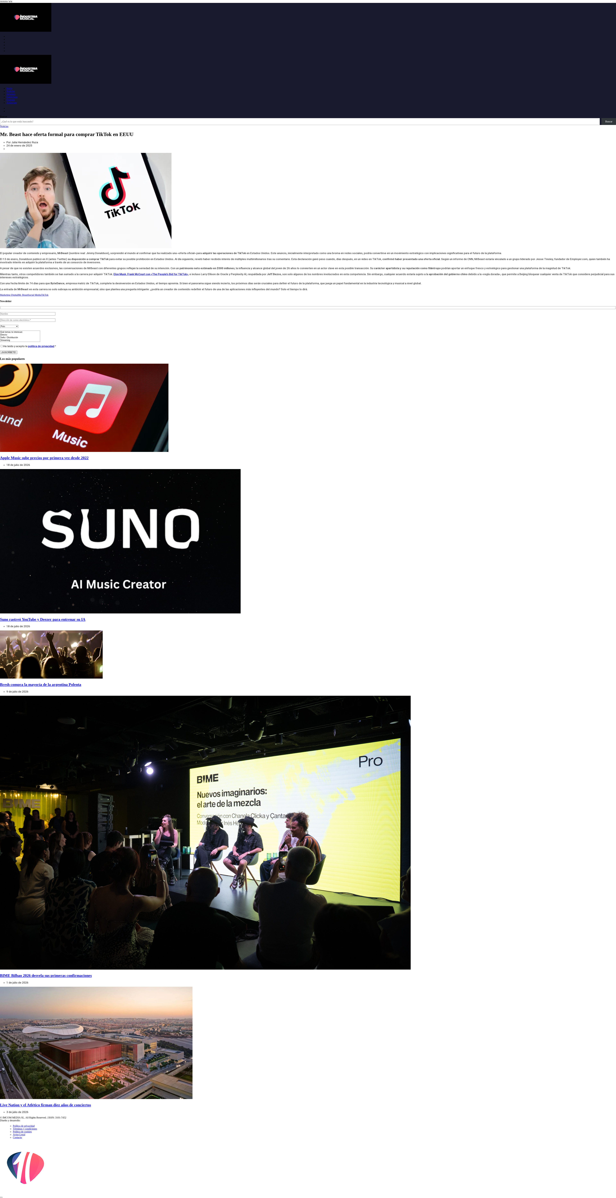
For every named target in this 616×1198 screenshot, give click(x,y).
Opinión (10, 99)
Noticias (10, 91)
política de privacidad (41, 346)
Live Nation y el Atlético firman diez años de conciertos (45, 1105)
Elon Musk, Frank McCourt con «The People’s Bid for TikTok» (151, 274)
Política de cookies (22, 1131)
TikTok (44, 295)
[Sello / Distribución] (20, 337)
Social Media (34, 295)
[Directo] (20, 335)
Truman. (26, 1120)
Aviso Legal (19, 1134)
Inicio (9, 88)
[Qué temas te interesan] (20, 332)
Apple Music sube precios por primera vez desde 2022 (44, 458)
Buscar (3, 116)
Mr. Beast (23, 295)
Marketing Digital (9, 295)
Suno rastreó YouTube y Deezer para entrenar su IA (42, 619)
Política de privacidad (24, 1126)
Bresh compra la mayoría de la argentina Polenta (40, 684)
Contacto (17, 1137)
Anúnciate (11, 102)
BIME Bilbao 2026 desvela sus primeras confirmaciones (46, 975)
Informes (10, 94)
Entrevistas (11, 97)
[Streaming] (20, 340)
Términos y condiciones (25, 1128)
